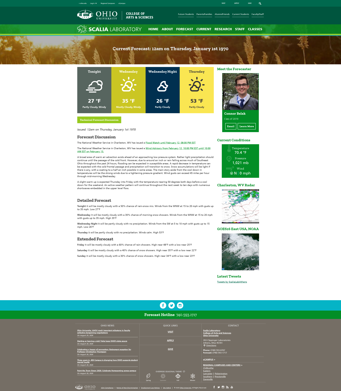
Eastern (206, 371)
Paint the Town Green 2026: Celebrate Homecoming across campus (106, 371)
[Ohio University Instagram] (223, 387)
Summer (163, 380)
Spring (148, 380)
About (167, 29)
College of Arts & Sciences (139, 15)
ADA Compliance (107, 388)
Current (203, 29)
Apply (170, 340)
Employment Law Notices (150, 388)
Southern (207, 376)
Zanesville (208, 379)
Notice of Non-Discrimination (127, 388)
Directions (211, 345)
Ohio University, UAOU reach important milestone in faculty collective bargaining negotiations (103, 331)
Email (230, 126)
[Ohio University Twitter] (219, 387)
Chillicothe (208, 368)
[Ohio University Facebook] (214, 387)
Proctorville (220, 376)
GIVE (250, 3)
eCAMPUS (209, 359)
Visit (170, 331)
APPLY (236, 3)
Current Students (240, 14)
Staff (240, 29)
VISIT (223, 3)
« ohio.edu (83, 3)
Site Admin (167, 388)
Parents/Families (204, 14)
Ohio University (211, 335)
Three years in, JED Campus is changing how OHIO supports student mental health (107, 361)
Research (223, 29)
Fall (178, 380)
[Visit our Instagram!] (180, 305)
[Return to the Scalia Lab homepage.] (83, 29)
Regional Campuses (108, 3)
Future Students (186, 14)
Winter (192, 380)
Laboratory (115, 29)
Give (170, 349)
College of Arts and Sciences (217, 333)
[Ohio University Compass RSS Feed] (227, 387)
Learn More (246, 126)
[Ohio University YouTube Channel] (232, 387)
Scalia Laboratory (211, 330)
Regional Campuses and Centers (222, 365)
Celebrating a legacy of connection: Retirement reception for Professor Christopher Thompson (104, 350)
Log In (92, 3)
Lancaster (207, 373)
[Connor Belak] (240, 109)
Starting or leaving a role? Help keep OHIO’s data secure (102, 341)
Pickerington (221, 373)
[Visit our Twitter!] (171, 305)
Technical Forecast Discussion (99, 119)
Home (153, 29)
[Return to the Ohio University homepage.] (97, 14)
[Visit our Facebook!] (163, 305)
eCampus (122, 3)
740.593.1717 (186, 314)
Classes (255, 29)
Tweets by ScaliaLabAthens (232, 281)
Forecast (184, 29)
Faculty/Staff (258, 14)
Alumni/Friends (222, 14)
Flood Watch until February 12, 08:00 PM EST (170, 142)
